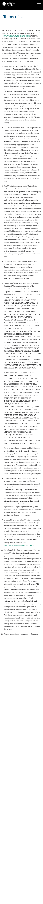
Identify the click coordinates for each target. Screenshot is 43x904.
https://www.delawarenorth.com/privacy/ (19, 545)
